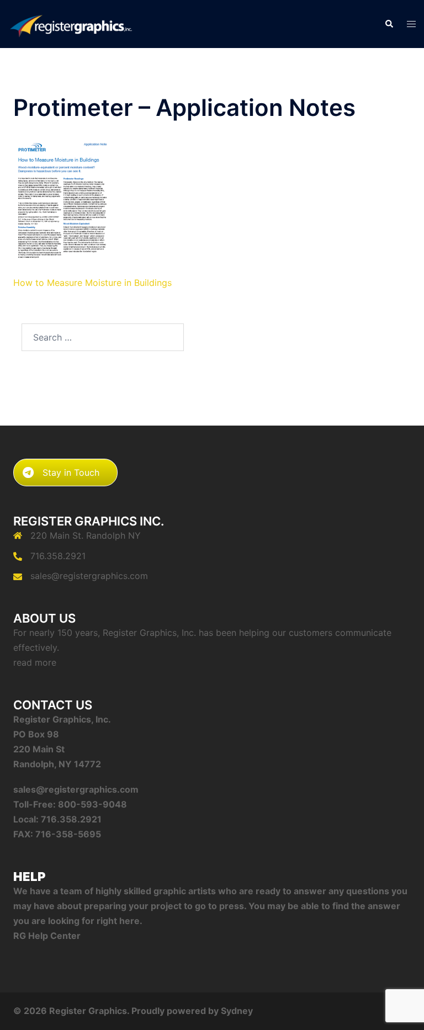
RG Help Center (47, 935)
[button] (388, 23)
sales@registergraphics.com (89, 575)
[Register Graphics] (70, 23)
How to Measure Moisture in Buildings (92, 282)
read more (34, 662)
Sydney (237, 1010)
